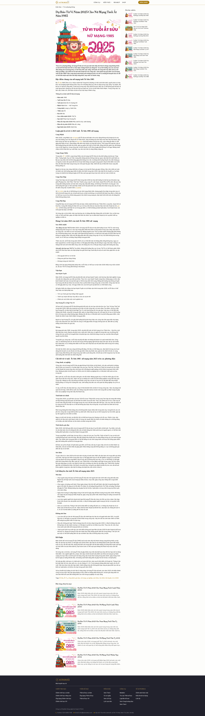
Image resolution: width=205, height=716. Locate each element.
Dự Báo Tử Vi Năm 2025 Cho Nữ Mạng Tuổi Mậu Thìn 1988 (141, 75)
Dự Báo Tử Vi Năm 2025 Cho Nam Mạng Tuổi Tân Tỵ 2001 (97, 622)
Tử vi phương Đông (69, 7)
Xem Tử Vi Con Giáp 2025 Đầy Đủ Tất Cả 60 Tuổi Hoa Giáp (140, 28)
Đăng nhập (144, 2)
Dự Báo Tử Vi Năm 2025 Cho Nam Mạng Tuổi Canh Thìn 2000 (99, 589)
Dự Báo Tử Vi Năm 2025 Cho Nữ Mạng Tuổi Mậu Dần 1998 (141, 14)
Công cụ (97, 2)
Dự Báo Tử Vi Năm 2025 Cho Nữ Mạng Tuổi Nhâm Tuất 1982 (141, 42)
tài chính (60, 191)
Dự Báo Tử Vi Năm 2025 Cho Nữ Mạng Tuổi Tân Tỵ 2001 (99, 638)
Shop (124, 2)
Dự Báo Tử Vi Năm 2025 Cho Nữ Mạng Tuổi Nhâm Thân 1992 (141, 21)
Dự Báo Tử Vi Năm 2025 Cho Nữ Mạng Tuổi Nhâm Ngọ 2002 (98, 656)
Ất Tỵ (64, 156)
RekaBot (117, 2)
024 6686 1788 (67, 712)
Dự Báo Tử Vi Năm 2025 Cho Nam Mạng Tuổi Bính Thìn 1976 (141, 69)
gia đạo (77, 578)
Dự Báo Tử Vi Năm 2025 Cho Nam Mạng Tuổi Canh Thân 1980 (141, 55)
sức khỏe (79, 141)
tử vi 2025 (115, 578)
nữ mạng (75, 137)
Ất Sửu (60, 82)
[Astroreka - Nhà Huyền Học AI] (67, 2)
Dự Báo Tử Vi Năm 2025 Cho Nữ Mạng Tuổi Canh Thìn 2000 (98, 606)
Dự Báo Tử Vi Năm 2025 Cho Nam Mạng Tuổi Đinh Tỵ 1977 (141, 48)
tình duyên (108, 578)
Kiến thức (106, 2)
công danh (71, 578)
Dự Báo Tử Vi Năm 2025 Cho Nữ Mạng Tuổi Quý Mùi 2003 (141, 35)
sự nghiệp (78, 187)
